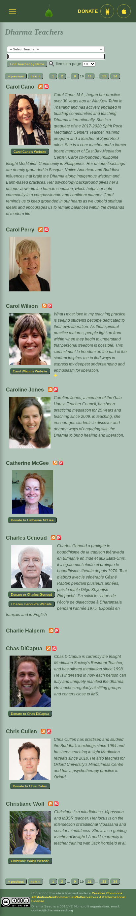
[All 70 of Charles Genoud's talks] (58, 538)
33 (104, 76)
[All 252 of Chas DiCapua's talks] (54, 649)
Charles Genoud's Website (31, 604)
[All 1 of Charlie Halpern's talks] (56, 631)
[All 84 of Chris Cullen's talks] (49, 732)
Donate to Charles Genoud (31, 594)
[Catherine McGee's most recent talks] (55, 464)
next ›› (35, 76)
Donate (88, 11)
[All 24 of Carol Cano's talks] (46, 87)
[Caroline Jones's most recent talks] (50, 390)
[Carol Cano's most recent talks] (41, 87)
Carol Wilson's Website (30, 371)
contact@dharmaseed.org (52, 910)
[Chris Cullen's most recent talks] (44, 732)
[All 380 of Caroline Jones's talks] (55, 390)
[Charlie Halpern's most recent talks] (51, 631)
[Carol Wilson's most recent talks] (45, 307)
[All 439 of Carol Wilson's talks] (50, 307)
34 (115, 76)
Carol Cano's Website (30, 151)
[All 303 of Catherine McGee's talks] (60, 464)
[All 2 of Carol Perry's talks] (46, 230)
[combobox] (56, 49)
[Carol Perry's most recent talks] (41, 230)
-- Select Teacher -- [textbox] (24, 49)
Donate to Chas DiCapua (30, 713)
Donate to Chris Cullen (30, 786)
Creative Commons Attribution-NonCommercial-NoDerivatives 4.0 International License (78, 897)
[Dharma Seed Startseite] (49, 11)
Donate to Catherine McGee (32, 520)
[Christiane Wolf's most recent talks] (51, 804)
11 (89, 76)
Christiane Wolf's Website (30, 861)
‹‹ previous (16, 76)
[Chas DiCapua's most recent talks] (49, 649)
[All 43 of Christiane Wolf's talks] (56, 804)
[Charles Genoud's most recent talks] (53, 538)
